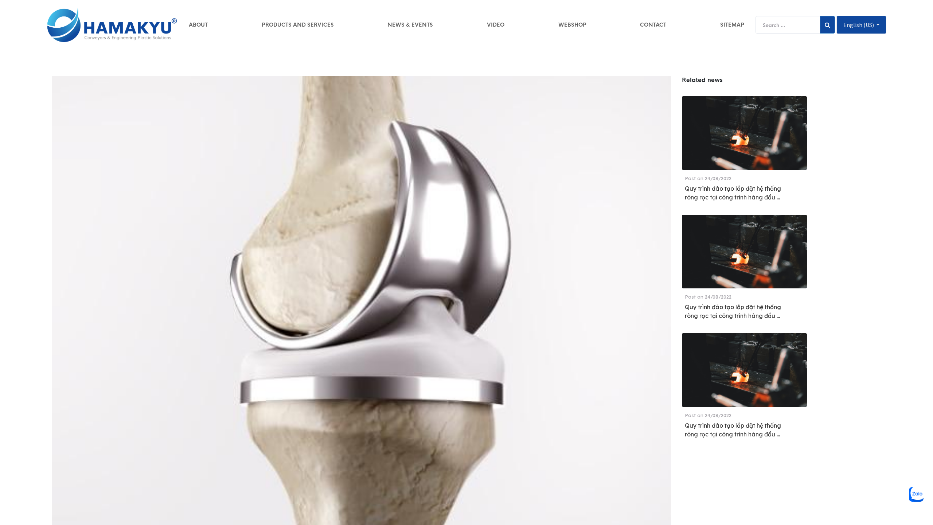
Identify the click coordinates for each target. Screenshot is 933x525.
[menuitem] (198, 24)
